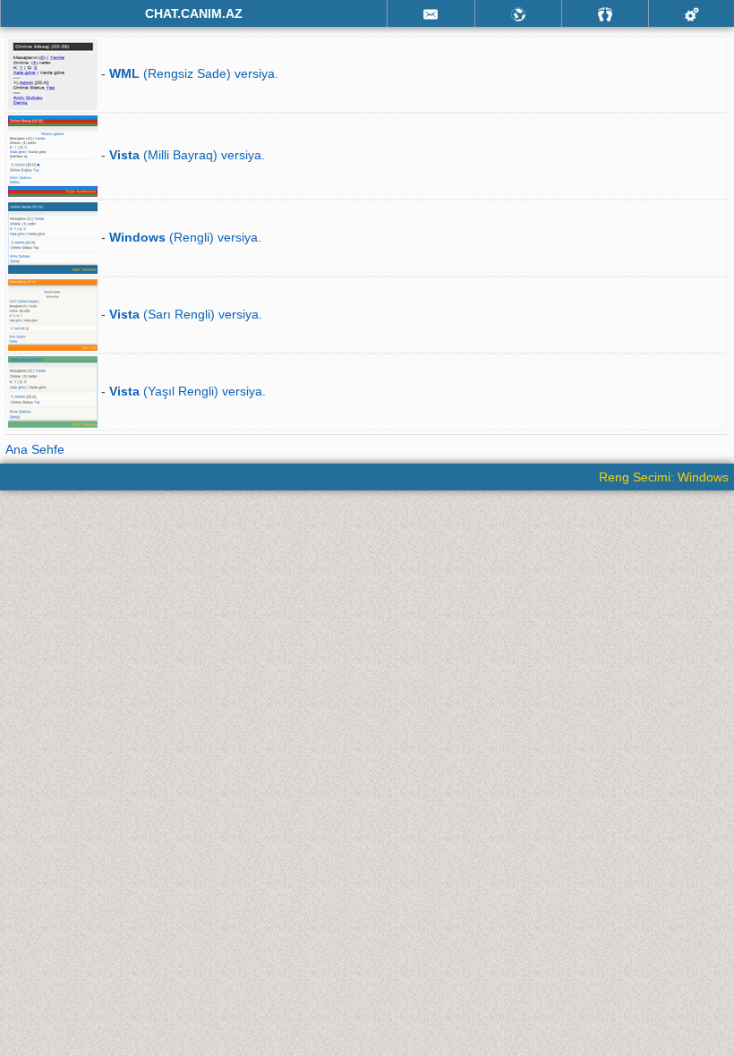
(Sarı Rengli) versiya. (185, 314)
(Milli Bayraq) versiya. (187, 155)
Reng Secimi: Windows (664, 477)
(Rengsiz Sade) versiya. (193, 73)
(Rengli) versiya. (185, 237)
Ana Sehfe (34, 449)
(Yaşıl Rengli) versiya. (187, 391)
